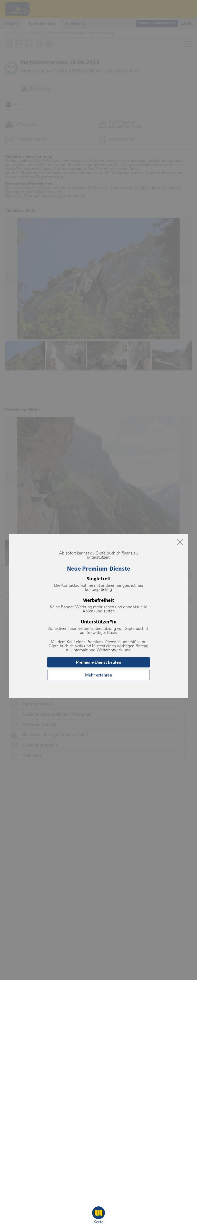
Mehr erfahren (98, 675)
